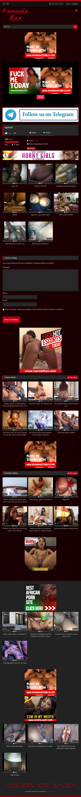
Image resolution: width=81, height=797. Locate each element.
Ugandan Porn (51, 791)
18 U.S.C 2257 (43, 787)
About (33, 133)
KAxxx (36, 141)
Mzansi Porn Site (28, 787)
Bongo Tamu (70, 784)
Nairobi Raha (28, 784)
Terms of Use (67, 787)
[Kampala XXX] (40, 14)
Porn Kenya (57, 784)
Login (68, 4)
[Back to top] (74, 791)
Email (5, 300)
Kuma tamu (13, 787)
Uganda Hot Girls (12, 784)
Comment (6, 267)
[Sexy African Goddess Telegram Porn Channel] (40, 121)
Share (47, 133)
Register (75, 4)
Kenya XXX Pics (43, 784)
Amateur (32, 148)
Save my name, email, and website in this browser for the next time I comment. (34, 309)
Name (5, 293)
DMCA (55, 787)
